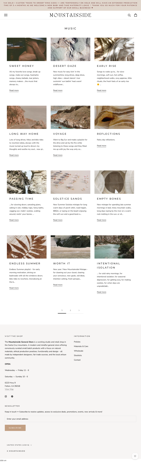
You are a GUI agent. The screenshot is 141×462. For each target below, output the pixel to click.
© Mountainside (16, 451)
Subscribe (15, 428)
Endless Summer (24, 263)
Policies (77, 341)
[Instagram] (6, 396)
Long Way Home (24, 133)
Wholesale (78, 351)
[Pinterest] (12, 396)
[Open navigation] (5, 15)
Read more (14, 90)
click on (3, 460)
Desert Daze (65, 65)
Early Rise (107, 65)
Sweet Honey (21, 65)
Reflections (108, 133)
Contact (77, 360)
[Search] (129, 15)
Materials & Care (81, 346)
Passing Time (21, 198)
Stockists (78, 355)
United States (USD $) (18, 445)
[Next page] (79, 310)
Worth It (61, 263)
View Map (9, 389)
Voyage (60, 133)
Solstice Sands (67, 198)
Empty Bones (109, 198)
